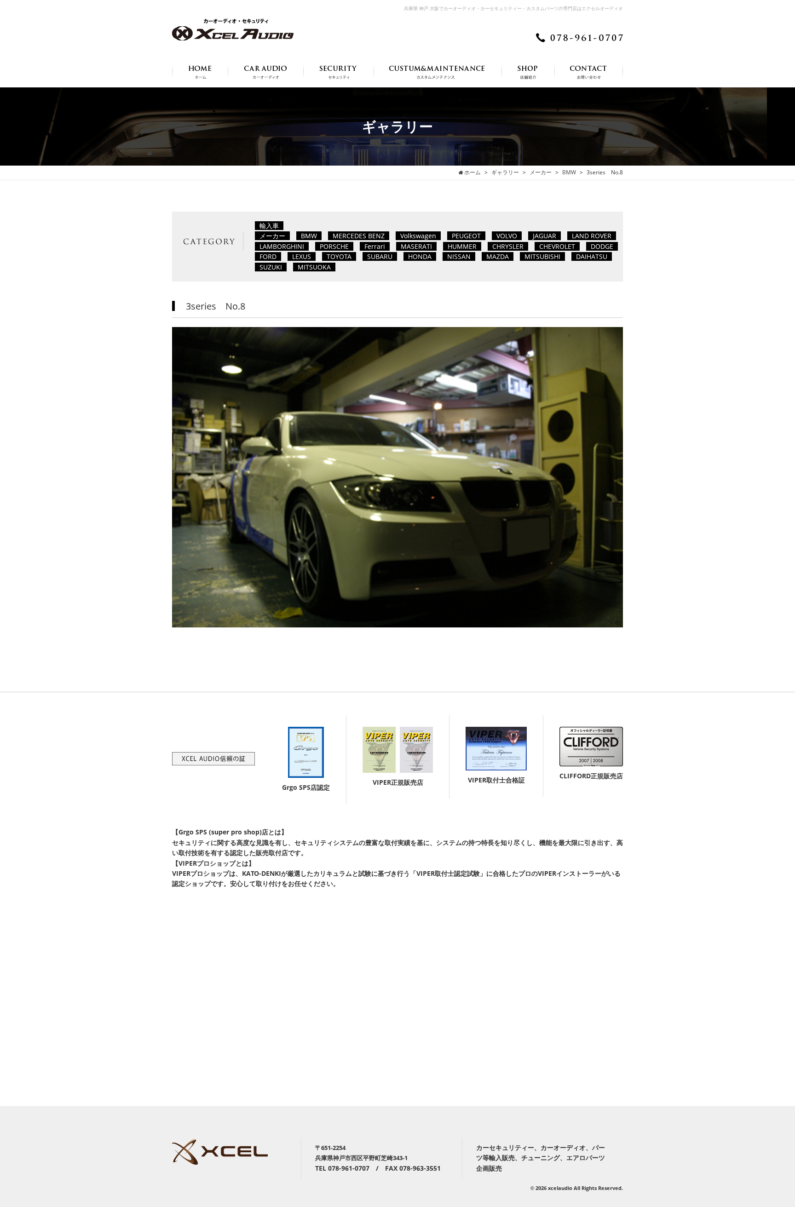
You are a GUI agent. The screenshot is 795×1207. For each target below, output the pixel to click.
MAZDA (497, 256)
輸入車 (269, 225)
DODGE (602, 246)
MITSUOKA (314, 267)
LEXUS (301, 256)
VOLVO (506, 235)
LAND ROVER (591, 235)
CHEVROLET (557, 246)
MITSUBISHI (542, 256)
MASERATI (416, 246)
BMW (309, 235)
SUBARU (379, 256)
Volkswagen (418, 235)
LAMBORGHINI (281, 246)
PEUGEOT (466, 235)
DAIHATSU (591, 256)
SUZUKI (270, 267)
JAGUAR (544, 235)
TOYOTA (339, 256)
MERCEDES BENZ (359, 235)
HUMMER (462, 246)
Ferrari (374, 246)
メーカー (272, 235)
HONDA (420, 256)
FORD (268, 256)
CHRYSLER (508, 246)
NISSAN (459, 256)
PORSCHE (334, 246)
